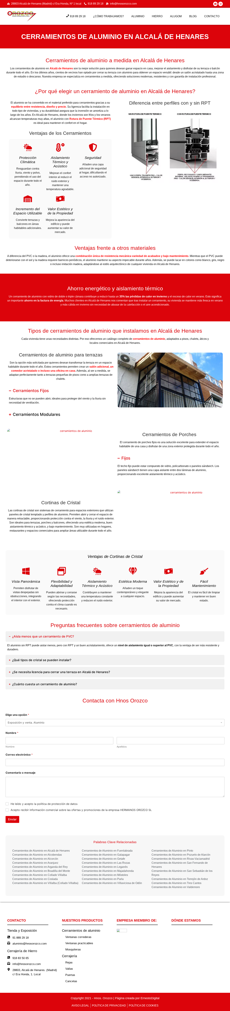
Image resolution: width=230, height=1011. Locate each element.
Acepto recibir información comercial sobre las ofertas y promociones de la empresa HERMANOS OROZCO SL (81, 810)
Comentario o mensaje (21, 772)
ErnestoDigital (150, 998)
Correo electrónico (19, 754)
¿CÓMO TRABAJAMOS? (108, 16)
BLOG (193, 16)
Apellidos (122, 746)
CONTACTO (211, 16)
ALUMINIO (137, 16)
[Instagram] (220, 4)
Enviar (12, 819)
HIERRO (157, 16)
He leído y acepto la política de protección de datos (44, 804)
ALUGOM (176, 16)
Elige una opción (17, 714)
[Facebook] (215, 4)
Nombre (10, 746)
